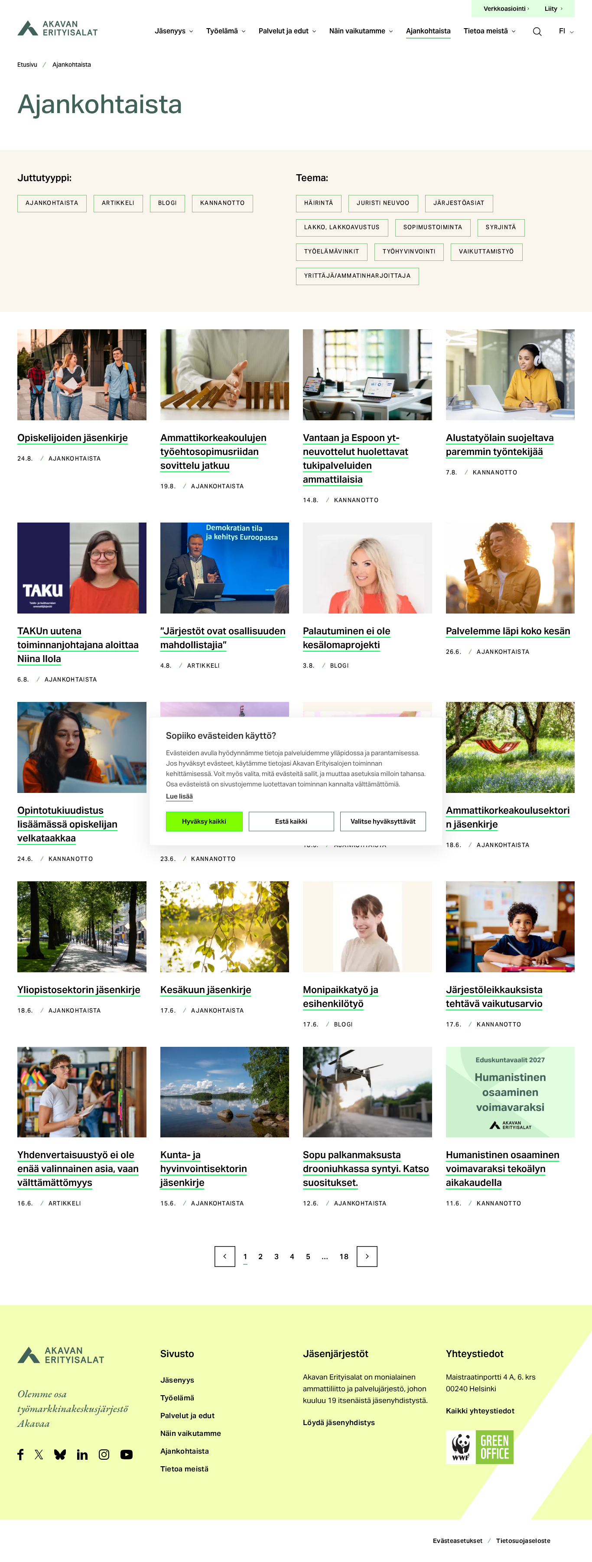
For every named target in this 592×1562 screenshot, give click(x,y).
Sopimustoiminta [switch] (433, 228)
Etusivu (27, 65)
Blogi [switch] (167, 204)
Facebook (20, 1454)
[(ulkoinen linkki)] (480, 1447)
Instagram (104, 1454)
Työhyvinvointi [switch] (409, 252)
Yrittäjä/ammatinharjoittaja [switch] (357, 276)
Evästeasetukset (457, 1541)
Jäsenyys (170, 31)
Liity (551, 9)
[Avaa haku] (537, 30)
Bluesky (60, 1454)
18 (343, 1256)
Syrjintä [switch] (501, 228)
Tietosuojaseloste (523, 1541)
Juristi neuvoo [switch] (383, 204)
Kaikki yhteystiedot (480, 1411)
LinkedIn (82, 1454)
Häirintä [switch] (318, 204)
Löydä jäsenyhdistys (339, 1422)
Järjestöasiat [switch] (459, 204)
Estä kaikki (291, 821)
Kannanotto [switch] (222, 204)
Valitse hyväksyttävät (383, 821)
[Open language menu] (567, 31)
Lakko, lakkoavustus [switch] (342, 228)
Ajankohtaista (428, 31)
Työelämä (222, 31)
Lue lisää (179, 796)
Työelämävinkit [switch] (331, 252)
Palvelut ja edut (284, 31)
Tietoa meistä (486, 31)
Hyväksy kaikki (204, 821)
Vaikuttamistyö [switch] (486, 252)
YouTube (126, 1454)
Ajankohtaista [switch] (52, 204)
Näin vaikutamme (357, 31)
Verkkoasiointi (505, 9)
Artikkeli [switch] (118, 204)
